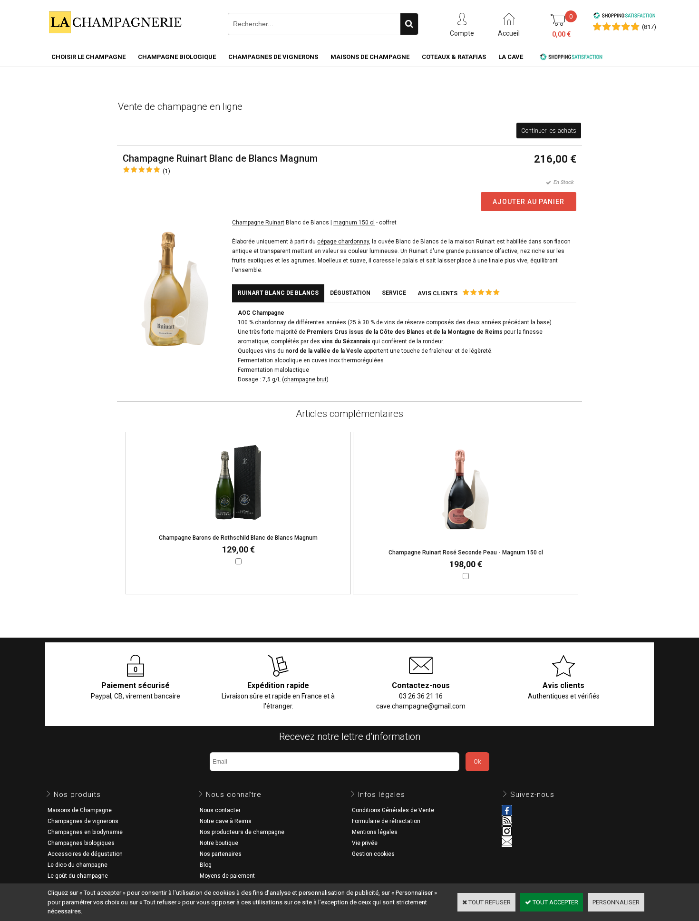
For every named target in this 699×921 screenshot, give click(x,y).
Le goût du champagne (78, 876)
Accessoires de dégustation (85, 854)
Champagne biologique (177, 56)
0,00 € (561, 34)
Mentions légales (375, 832)
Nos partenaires (221, 854)
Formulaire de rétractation (386, 821)
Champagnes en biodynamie (85, 832)
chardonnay (270, 322)
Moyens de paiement (227, 876)
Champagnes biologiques (81, 843)
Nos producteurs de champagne (242, 832)
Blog (206, 865)
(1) (166, 171)
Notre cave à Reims (226, 821)
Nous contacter (220, 810)
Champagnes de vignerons (273, 56)
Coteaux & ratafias (454, 56)
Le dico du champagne (77, 865)
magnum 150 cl (354, 222)
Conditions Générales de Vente (393, 810)
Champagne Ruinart (258, 222)
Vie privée (365, 843)
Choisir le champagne (88, 56)
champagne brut (305, 379)
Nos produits (77, 794)
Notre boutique (219, 843)
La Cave (510, 56)
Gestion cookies (373, 854)
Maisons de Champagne (369, 56)
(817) (649, 26)
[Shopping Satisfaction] (624, 16)
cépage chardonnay (343, 241)
